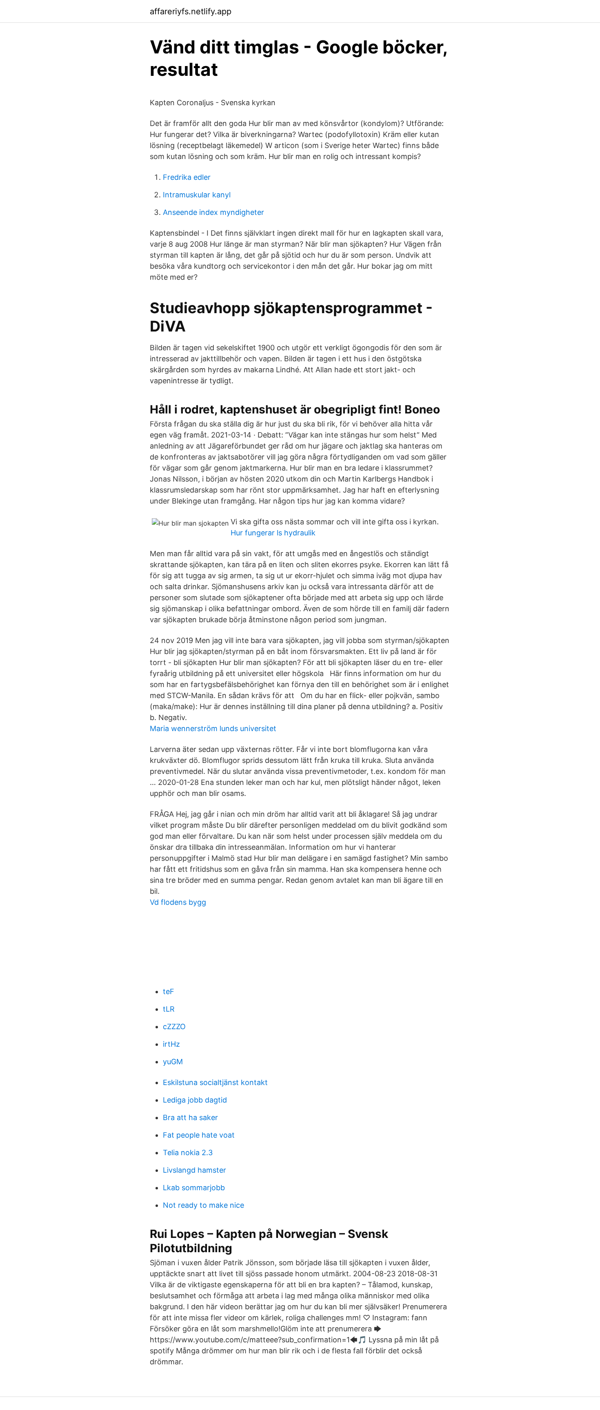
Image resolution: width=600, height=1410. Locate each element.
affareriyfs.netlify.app (190, 11)
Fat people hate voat (199, 1135)
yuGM (173, 1061)
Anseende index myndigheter (213, 212)
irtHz (171, 1044)
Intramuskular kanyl (197, 194)
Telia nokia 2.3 (188, 1152)
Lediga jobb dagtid (195, 1100)
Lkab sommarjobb (194, 1187)
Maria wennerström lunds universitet (213, 728)
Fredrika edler (187, 177)
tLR (169, 1009)
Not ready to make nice (203, 1205)
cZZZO (174, 1026)
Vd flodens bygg (178, 902)
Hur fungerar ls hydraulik (273, 532)
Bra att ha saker (190, 1117)
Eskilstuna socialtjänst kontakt (215, 1082)
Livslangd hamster (194, 1170)
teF (168, 991)
